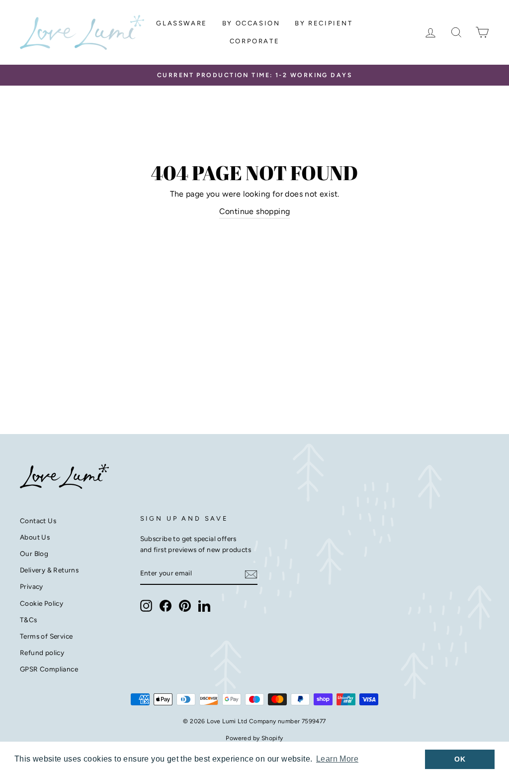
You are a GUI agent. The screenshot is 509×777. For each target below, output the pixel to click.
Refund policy (42, 653)
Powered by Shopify (254, 738)
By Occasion (251, 23)
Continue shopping (254, 211)
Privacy (31, 586)
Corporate (254, 41)
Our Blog (34, 553)
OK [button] (459, 759)
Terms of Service (46, 636)
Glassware (181, 23)
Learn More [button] (337, 759)
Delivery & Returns (49, 570)
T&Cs (28, 620)
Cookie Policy (41, 603)
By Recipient (323, 23)
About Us (35, 537)
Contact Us (38, 521)
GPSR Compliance (49, 669)
